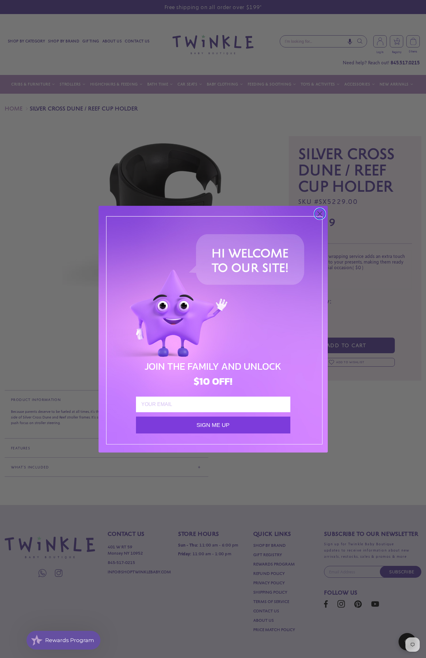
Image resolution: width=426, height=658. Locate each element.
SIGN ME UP (213, 425)
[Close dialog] (319, 213)
